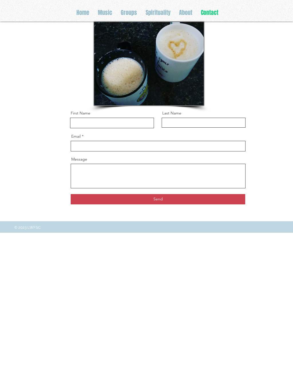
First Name (80, 113)
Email (76, 136)
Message (79, 159)
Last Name (171, 113)
